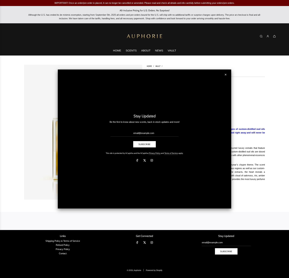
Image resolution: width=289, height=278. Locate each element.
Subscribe (144, 144)
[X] (144, 160)
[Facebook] (137, 160)
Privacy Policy (154, 153)
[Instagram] (151, 160)
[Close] (225, 74)
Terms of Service (171, 153)
